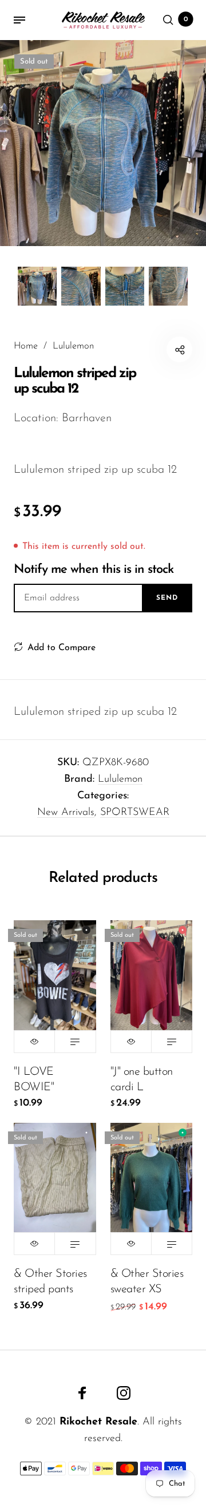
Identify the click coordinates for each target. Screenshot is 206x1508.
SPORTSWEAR (134, 813)
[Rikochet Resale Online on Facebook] (82, 1393)
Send (167, 598)
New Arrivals (65, 813)
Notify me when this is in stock (93, 569)
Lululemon (120, 779)
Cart (186, 19)
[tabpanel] (103, 143)
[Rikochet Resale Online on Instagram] (123, 1393)
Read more (75, 1041)
